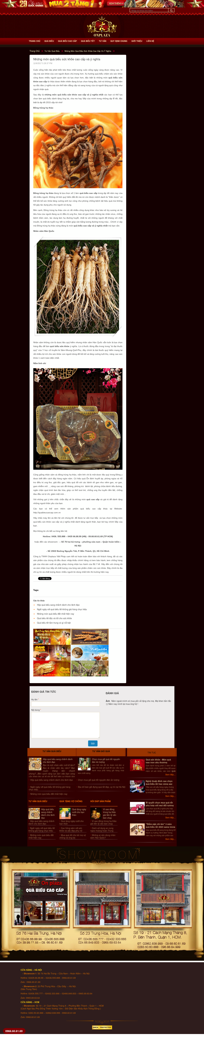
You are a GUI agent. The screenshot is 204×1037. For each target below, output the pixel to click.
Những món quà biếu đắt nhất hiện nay (55, 613)
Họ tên (34, 699)
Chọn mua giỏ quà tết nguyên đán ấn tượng (106, 760)
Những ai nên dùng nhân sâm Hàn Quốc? (102, 836)
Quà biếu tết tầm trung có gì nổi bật (54, 622)
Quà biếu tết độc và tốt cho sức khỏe (54, 618)
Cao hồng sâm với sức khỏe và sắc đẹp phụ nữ (70, 829)
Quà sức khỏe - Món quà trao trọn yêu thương (158, 761)
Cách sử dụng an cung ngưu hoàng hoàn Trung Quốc (101, 831)
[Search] (171, 10)
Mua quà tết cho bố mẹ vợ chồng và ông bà (72, 836)
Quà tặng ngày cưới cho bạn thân (79, 812)
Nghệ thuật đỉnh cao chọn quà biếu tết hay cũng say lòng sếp (159, 784)
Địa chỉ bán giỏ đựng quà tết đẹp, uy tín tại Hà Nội (101, 786)
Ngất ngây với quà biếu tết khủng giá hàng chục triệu (62, 609)
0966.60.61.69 (14, 1031)
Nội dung (35, 709)
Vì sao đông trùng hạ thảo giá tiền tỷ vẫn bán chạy (109, 813)
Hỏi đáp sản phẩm (100, 801)
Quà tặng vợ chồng (70, 801)
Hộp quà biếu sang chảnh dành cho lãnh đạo (58, 604)
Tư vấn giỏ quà (101, 751)
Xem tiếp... (170, 774)
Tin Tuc (152, 752)
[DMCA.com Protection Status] (102, 1026)
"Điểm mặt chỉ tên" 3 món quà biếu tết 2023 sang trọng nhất (160, 827)
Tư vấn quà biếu (52, 751)
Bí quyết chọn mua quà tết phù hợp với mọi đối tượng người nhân (160, 805)
